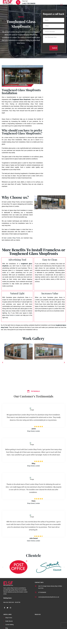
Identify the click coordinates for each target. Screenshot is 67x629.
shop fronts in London (13, 315)
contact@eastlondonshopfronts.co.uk (48, 597)
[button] (2, 362)
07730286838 (42, 592)
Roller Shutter (9, 621)
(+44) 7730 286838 (28, 3)
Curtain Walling (9, 624)
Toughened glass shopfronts (27, 35)
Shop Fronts (8, 617)
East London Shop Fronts (12, 238)
